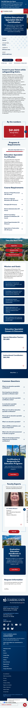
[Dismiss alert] (26, 4)
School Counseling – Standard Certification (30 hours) (11, 216)
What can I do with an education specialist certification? (11, 410)
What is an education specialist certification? (11, 387)
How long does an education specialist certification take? (10, 393)
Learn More (13, 474)
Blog (4, 650)
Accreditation (6, 673)
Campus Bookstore (7, 668)
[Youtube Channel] (16, 625)
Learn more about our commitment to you (13, 643)
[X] (12, 625)
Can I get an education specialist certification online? (11, 398)
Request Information (14, 254)
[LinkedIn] (4, 629)
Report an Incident (7, 685)
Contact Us (5, 657)
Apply (18, 60)
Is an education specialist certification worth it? (9, 404)
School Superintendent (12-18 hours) (12, 223)
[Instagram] (20, 625)
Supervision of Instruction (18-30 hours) (11, 228)
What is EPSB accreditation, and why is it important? (11, 426)
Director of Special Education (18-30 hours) (11, 199)
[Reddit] (8, 629)
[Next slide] (25, 131)
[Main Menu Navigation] (25, 11)
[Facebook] (4, 625)
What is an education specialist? (11, 421)
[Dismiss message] (26, 698)
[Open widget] (25, 705)
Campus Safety (6, 682)
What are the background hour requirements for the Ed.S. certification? (11, 439)
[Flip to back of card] (23, 347)
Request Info (8, 60)
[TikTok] (8, 625)
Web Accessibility (7, 676)
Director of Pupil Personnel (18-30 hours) (12, 193)
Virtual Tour (6, 666)
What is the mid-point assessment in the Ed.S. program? (12, 432)
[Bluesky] (12, 629)
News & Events (6, 662)
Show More (13, 372)
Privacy (5, 678)
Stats (10, 63)
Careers (5, 653)
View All (14, 531)
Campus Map (6, 655)
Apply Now (14, 245)
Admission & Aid (7, 648)
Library (5, 659)
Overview (4, 63)
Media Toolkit (6, 689)
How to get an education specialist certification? (12, 416)
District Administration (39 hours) (12, 209)
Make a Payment (7, 687)
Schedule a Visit (14, 250)
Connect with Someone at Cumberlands (14, 700)
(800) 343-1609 (7, 621)
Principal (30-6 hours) (10, 204)
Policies (5, 680)
